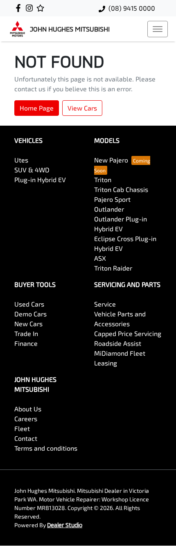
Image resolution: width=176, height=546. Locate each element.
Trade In (26, 333)
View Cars (82, 108)
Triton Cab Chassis (121, 189)
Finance (26, 343)
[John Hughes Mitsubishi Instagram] (30, 8)
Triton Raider (113, 268)
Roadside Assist (117, 343)
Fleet (22, 428)
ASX (100, 258)
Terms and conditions (45, 448)
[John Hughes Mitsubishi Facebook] (19, 8)
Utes (21, 160)
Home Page (37, 108)
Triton (102, 179)
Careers (25, 418)
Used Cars (29, 304)
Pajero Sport (112, 199)
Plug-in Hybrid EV (40, 179)
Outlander (109, 209)
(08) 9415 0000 (131, 8)
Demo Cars (30, 314)
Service (105, 304)
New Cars (28, 323)
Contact (25, 438)
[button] (157, 29)
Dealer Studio (64, 524)
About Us (27, 409)
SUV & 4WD (32, 170)
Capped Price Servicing (127, 333)
